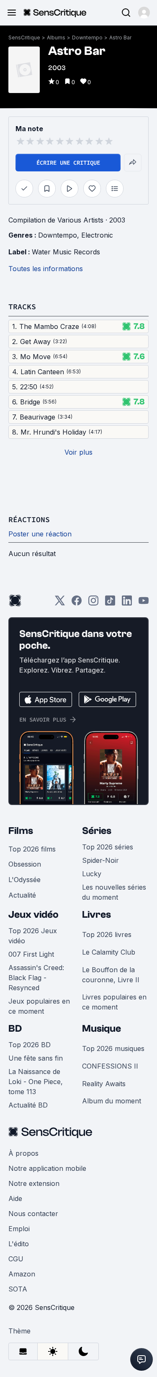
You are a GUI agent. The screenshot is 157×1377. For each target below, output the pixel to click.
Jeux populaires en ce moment (39, 1006)
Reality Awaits (104, 1083)
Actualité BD (28, 1105)
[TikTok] (110, 603)
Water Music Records (66, 252)
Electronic (97, 235)
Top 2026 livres (106, 934)
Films (20, 830)
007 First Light (31, 954)
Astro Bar (120, 37)
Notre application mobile (47, 1168)
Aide (15, 1198)
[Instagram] (93, 603)
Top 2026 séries (107, 847)
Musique (101, 1028)
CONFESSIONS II (110, 1066)
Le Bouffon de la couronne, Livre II (110, 974)
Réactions (29, 519)
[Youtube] (144, 603)
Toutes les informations (45, 268)
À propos (23, 1153)
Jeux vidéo (33, 914)
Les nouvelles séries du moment (114, 892)
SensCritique (24, 37)
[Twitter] (60, 603)
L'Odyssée (24, 879)
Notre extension (33, 1183)
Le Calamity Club (108, 952)
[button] (144, 12)
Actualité (22, 895)
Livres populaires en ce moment (114, 1002)
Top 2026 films (32, 849)
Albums (56, 37)
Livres (96, 914)
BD (15, 1028)
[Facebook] (77, 603)
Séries (96, 830)
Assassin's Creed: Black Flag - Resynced (36, 977)
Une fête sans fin (35, 1058)
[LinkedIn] (127, 603)
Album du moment (111, 1101)
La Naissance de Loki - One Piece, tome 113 (35, 1081)
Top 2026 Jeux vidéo (32, 936)
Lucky (91, 874)
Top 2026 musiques (113, 1048)
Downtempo (87, 37)
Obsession (24, 864)
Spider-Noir (100, 860)
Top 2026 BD (29, 1045)
